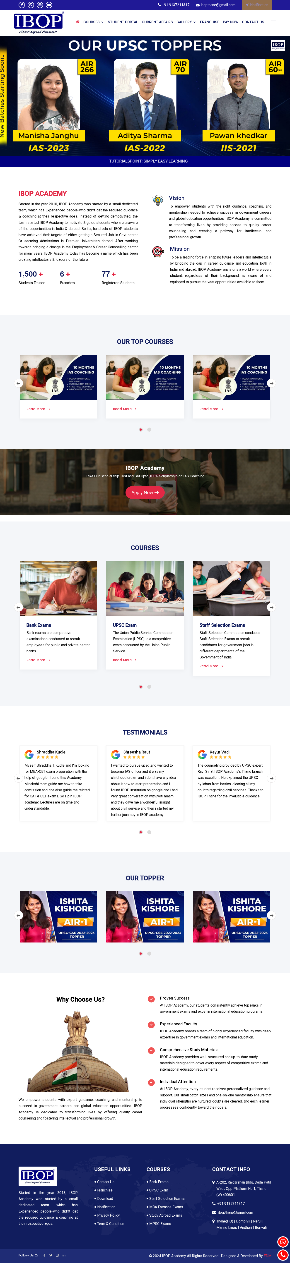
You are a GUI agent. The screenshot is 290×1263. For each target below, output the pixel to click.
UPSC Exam (158, 1190)
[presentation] (28, 96)
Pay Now (230, 22)
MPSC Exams (160, 1224)
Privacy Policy (108, 1215)
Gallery (184, 22)
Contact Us (253, 22)
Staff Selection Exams (167, 1198)
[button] (140, 428)
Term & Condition (110, 1224)
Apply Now (142, 492)
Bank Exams (159, 1182)
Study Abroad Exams (165, 1215)
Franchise (209, 22)
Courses (91, 22)
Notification (258, 5)
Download (105, 1198)
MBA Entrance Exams (166, 1207)
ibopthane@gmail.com (217, 5)
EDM (267, 1256)
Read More (36, 409)
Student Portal (123, 22)
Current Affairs (157, 22)
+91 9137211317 (175, 5)
